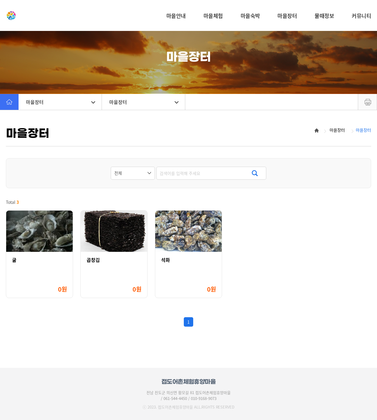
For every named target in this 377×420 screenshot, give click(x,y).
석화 (165, 260)
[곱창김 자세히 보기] (114, 231)
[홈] (9, 102)
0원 (62, 289)
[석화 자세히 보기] (188, 231)
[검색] (255, 173)
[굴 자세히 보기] (39, 231)
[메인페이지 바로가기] (43, 15)
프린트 (367, 102)
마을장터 (35, 101)
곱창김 (93, 260)
